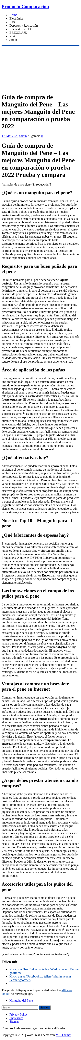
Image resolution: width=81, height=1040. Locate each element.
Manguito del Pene (21, 1000)
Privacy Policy (18, 1014)
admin (23, 136)
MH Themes (63, 1035)
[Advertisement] (40, 68)
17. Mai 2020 (10, 136)
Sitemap (14, 1021)
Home (13, 15)
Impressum (16, 1018)
